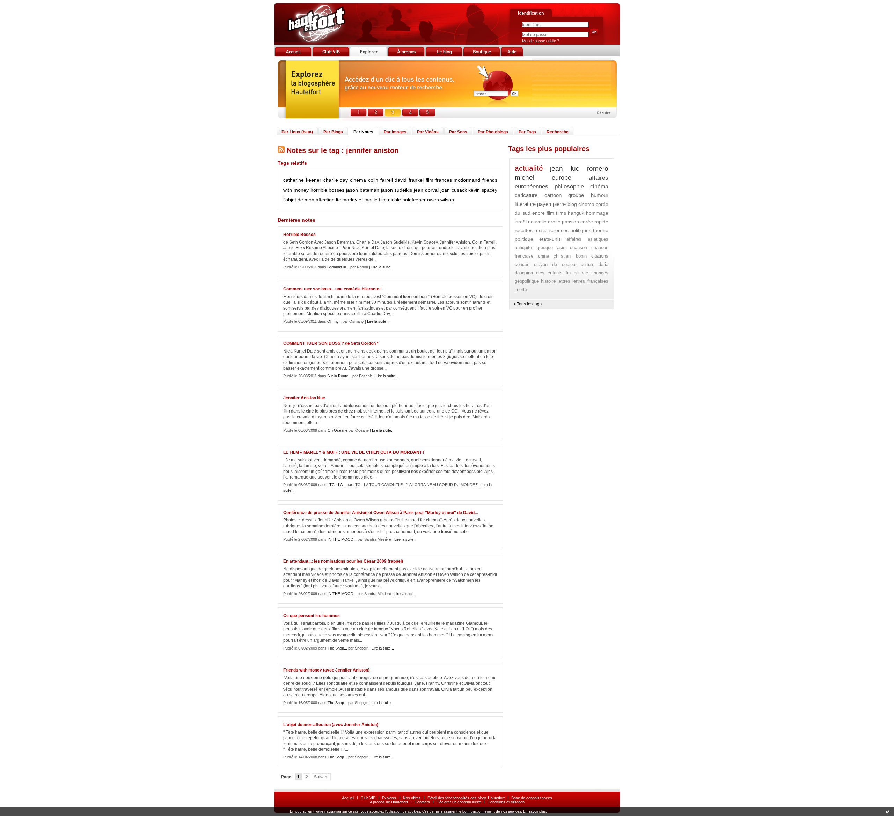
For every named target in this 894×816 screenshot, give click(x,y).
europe (561, 177)
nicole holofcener (407, 199)
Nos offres (412, 798)
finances (599, 272)
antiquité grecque (534, 247)
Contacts (422, 802)
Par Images (395, 131)
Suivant (321, 776)
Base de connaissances (531, 798)
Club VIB (368, 798)
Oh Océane (337, 430)
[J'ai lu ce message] (888, 811)
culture (587, 264)
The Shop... (337, 648)
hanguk (576, 213)
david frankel (409, 180)
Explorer (389, 798)
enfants (555, 272)
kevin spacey (482, 190)
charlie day (335, 180)
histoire (548, 281)
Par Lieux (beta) (297, 131)
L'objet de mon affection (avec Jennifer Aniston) (330, 724)
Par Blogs (333, 131)
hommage (597, 213)
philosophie (569, 186)
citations (599, 256)
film (429, 180)
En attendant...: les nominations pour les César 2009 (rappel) (343, 561)
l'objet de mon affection (309, 199)
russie (541, 230)
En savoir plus (534, 811)
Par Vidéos (428, 131)
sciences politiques (570, 230)
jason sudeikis (396, 190)
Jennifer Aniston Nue (304, 397)
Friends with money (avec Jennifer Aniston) (326, 670)
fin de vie (577, 272)
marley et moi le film (364, 199)
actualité (529, 168)
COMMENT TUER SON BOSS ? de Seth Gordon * (331, 343)
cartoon (553, 195)
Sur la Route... (339, 376)
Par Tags (527, 131)
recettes (524, 230)
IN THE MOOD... (342, 539)
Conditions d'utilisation (506, 802)
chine (543, 256)
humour (599, 195)
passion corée (577, 221)
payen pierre (551, 204)
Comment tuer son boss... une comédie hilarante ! (332, 289)
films (561, 213)
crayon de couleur (555, 264)
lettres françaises (590, 281)
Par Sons (458, 131)
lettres (564, 281)
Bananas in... (338, 267)
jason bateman (362, 190)
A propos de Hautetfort (389, 802)
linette (521, 289)
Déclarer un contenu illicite (459, 802)
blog (572, 204)
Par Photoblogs (493, 131)
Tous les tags (529, 304)
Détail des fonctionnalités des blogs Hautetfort (466, 798)
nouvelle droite (544, 221)
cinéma (358, 180)
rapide (601, 221)
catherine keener (302, 180)
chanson (578, 247)
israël (521, 221)
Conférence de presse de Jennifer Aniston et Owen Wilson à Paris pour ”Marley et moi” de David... (380, 512)
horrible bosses (327, 190)
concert (522, 264)
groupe (576, 195)
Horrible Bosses (299, 234)
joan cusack (453, 190)
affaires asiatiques (587, 239)
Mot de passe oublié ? (540, 41)
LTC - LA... (337, 485)
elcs (540, 272)
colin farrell (380, 180)
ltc (338, 199)
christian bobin (570, 256)
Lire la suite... (382, 267)
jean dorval (426, 190)
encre (538, 213)
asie (561, 247)
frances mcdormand (458, 180)
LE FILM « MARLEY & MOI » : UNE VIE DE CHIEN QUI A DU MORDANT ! (353, 452)
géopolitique (527, 281)
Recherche (558, 131)
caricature (526, 195)
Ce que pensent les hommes (311, 615)
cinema (586, 204)
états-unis (550, 239)
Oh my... (334, 321)
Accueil (348, 798)
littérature (525, 204)
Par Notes (363, 131)
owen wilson (440, 199)
